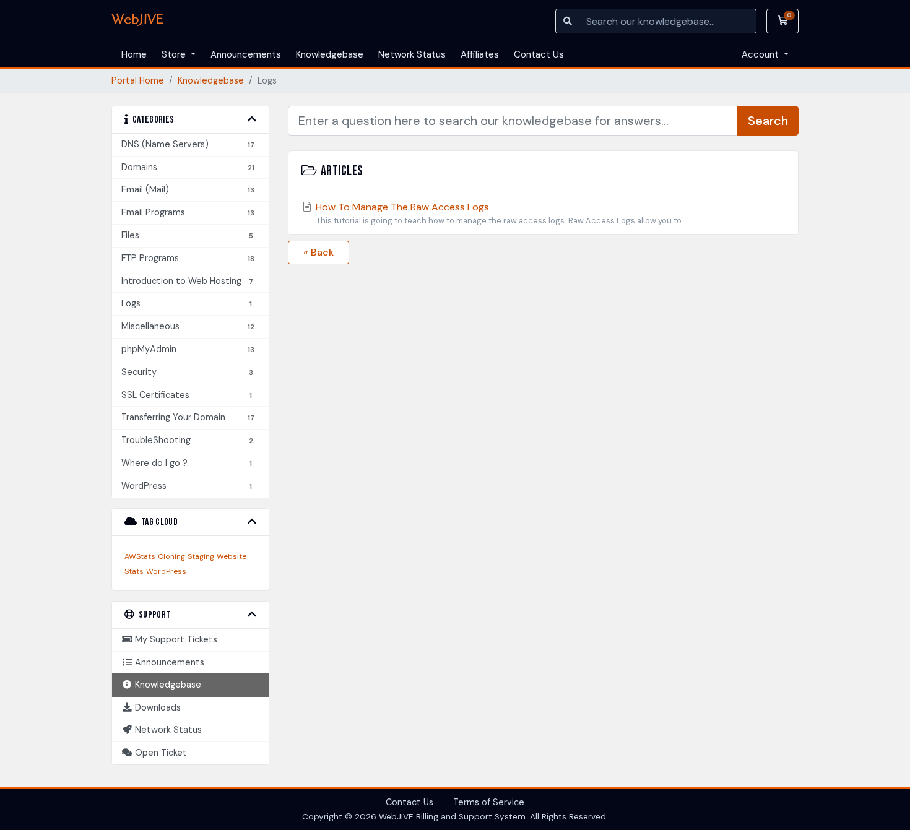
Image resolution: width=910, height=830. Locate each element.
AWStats (139, 556)
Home (134, 54)
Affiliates (480, 54)
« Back (318, 252)
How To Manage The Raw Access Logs (500, 213)
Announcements (245, 54)
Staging (201, 556)
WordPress (166, 571)
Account (761, 54)
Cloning (171, 556)
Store (175, 54)
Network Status (412, 54)
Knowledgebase (329, 54)
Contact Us (539, 54)
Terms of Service (488, 802)
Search (768, 121)
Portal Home (137, 80)
